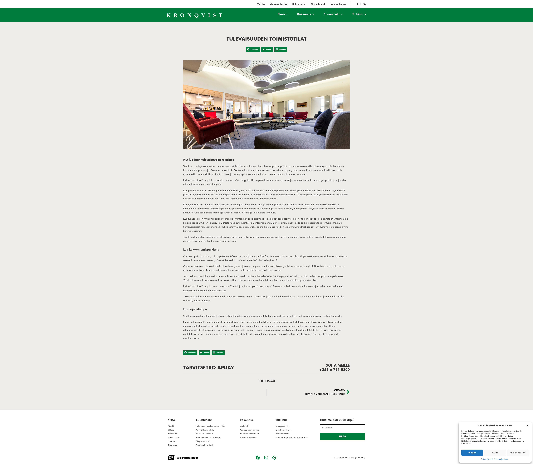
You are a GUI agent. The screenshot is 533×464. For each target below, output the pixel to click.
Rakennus (304, 14)
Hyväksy (472, 452)
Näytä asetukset (518, 452)
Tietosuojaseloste (501, 459)
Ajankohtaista (278, 4)
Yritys (172, 420)
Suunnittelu (332, 14)
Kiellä (495, 452)
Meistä (261, 4)
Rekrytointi (298, 4)
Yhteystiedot (318, 4)
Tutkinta (357, 14)
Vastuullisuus (338, 4)
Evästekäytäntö (487, 459)
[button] (527, 425)
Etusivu (282, 14)
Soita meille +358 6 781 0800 (334, 367)
